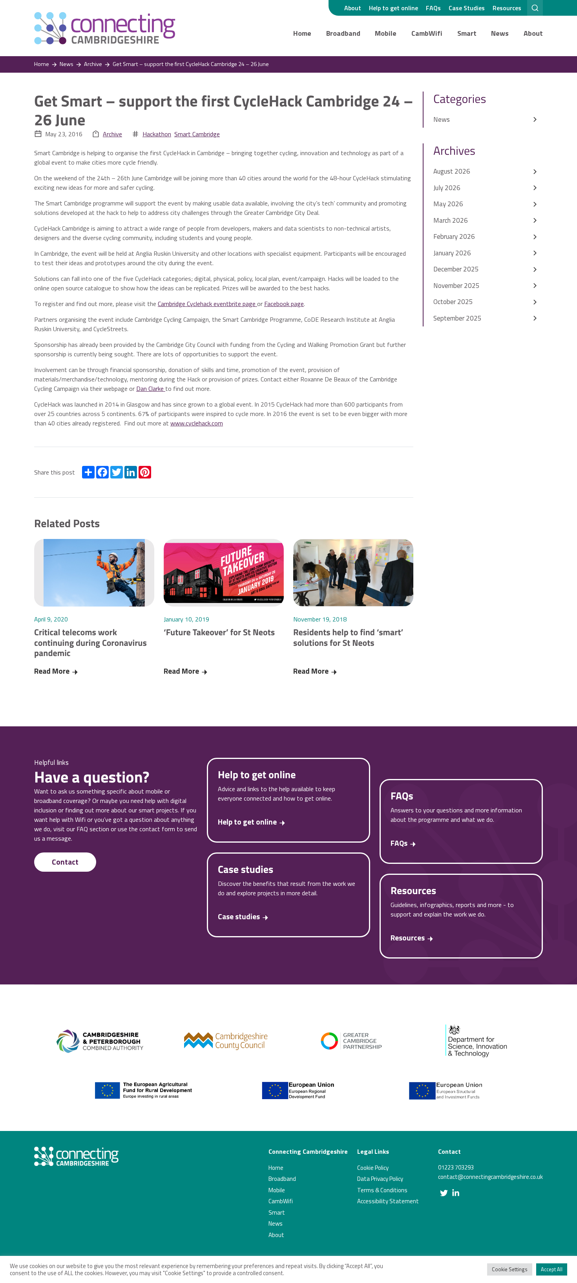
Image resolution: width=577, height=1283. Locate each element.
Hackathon (156, 134)
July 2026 (446, 188)
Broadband (343, 33)
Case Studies (467, 8)
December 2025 (456, 269)
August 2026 (451, 171)
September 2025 (457, 318)
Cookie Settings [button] (510, 1269)
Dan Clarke (150, 388)
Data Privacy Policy (380, 1178)
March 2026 (450, 220)
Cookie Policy (373, 1167)
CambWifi (426, 33)
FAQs (433, 8)
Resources (507, 8)
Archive (112, 134)
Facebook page (284, 303)
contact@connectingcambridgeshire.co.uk (490, 1176)
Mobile (385, 33)
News (500, 33)
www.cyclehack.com (196, 423)
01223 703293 (456, 1167)
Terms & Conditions (382, 1190)
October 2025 (453, 302)
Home (302, 33)
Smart (467, 33)
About (352, 8)
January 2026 (452, 253)
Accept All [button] (551, 1269)
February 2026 (454, 236)
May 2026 (448, 204)
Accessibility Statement (388, 1201)
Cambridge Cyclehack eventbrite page (207, 303)
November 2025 (456, 285)
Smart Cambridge (197, 134)
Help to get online (393, 8)
